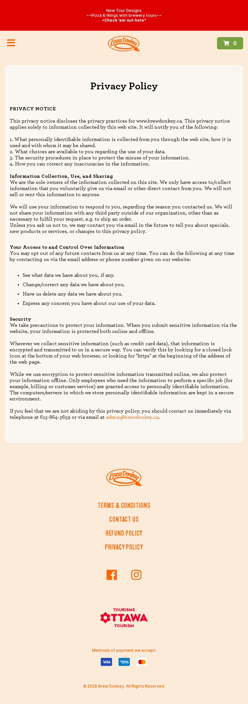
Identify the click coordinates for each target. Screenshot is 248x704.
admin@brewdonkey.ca (132, 417)
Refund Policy (124, 533)
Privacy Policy (124, 547)
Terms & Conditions (124, 505)
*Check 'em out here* (124, 20)
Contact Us (124, 519)
